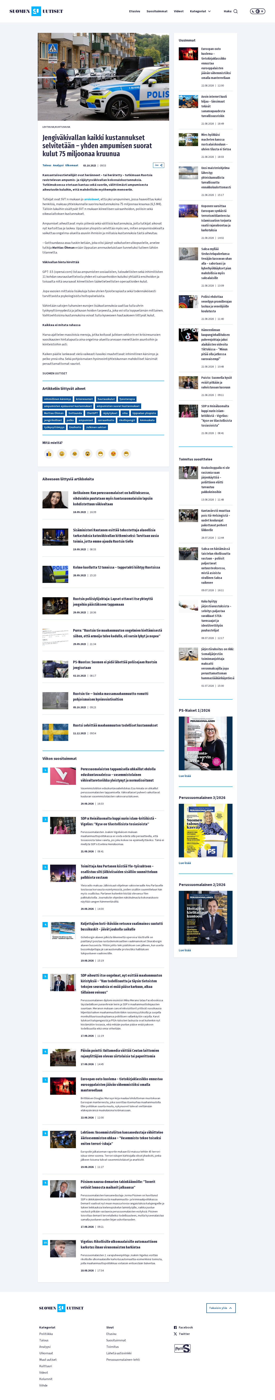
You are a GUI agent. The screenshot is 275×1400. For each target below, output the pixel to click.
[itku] (75, 454)
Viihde (43, 1385)
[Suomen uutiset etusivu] (31, 11)
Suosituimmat (157, 11)
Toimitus (112, 1347)
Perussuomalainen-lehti (123, 1359)
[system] (258, 11)
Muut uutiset (48, 1359)
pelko (70, 420)
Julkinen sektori (96, 427)
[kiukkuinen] (87, 454)
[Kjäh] (126, 454)
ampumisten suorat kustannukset (118, 406)
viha (125, 413)
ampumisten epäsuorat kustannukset (68, 406)
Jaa (156, 165)
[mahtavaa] (100, 454)
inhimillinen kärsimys (57, 399)
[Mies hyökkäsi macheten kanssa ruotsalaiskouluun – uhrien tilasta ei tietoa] (188, 145)
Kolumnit (46, 1379)
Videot (179, 11)
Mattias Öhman (54, 413)
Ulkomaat (71, 165)
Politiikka (46, 1334)
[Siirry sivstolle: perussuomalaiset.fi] (205, 1348)
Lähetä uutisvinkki (118, 1353)
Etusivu (134, 11)
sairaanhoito (106, 420)
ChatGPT (92, 413)
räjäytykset (110, 413)
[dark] (253, 11)
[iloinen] (62, 454)
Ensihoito (75, 427)
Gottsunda (75, 413)
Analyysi (58, 165)
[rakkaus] (113, 454)
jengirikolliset (53, 420)
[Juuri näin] (49, 454)
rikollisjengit (127, 420)
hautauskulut (106, 399)
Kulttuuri (45, 1366)
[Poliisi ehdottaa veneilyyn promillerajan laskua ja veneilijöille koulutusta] (188, 307)
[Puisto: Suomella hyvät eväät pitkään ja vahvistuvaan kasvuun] (188, 386)
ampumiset (86, 420)
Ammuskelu (147, 420)
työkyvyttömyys (54, 427)
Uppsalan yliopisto (144, 413)
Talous (46, 165)
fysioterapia (127, 399)
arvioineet (91, 199)
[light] (262, 11)
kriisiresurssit (84, 399)
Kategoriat (198, 11)
